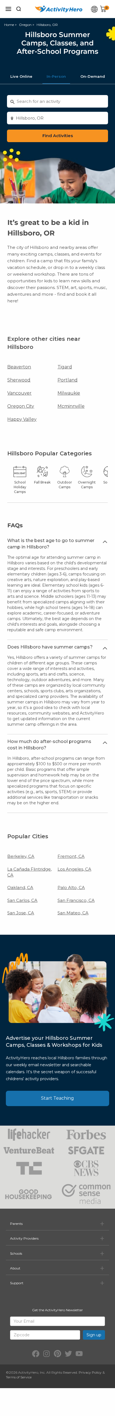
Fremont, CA (71, 856)
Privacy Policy (90, 1372)
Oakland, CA (20, 887)
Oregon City (20, 406)
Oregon (25, 25)
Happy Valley (22, 419)
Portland (68, 380)
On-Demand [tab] (92, 76)
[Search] (19, 9)
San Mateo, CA (73, 912)
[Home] (58, 9)
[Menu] (8, 9)
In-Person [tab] (56, 76)
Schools (16, 1253)
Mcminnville (71, 406)
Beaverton (19, 367)
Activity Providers (24, 1238)
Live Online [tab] (21, 76)
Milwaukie (69, 393)
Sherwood (18, 380)
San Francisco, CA (76, 900)
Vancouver (19, 393)
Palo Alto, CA (71, 887)
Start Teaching (57, 1098)
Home (9, 25)
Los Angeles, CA (74, 869)
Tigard (65, 367)
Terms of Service (19, 1377)
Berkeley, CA (20, 856)
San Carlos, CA (22, 900)
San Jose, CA (20, 912)
